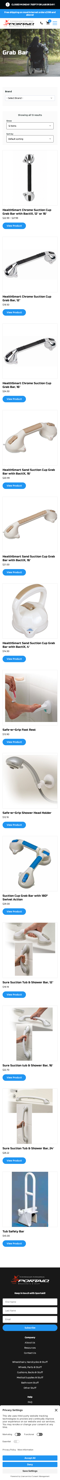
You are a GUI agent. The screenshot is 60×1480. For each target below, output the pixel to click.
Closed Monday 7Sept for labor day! (33, 4)
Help (30, 1396)
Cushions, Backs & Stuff (30, 1372)
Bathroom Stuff (30, 1382)
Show (9, 121)
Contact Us (30, 1352)
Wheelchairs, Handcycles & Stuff (30, 1361)
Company (30, 1337)
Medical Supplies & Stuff (30, 1377)
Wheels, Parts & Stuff (30, 1367)
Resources (30, 1347)
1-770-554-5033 (42, 23)
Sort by (9, 134)
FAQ (30, 1402)
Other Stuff (30, 1387)
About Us (30, 1342)
